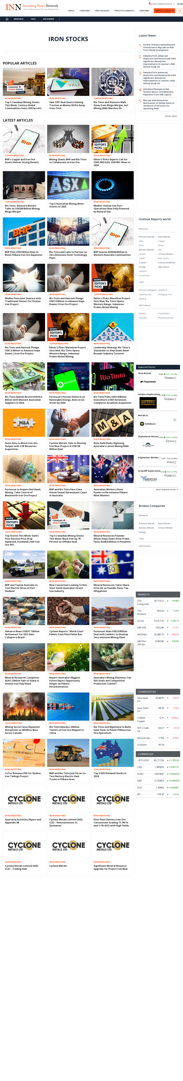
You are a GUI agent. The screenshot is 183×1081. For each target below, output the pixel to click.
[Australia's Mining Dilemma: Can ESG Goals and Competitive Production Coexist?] (113, 657)
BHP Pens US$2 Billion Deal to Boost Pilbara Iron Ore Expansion (23, 253)
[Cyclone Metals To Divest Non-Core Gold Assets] (68, 1033)
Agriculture (163, 266)
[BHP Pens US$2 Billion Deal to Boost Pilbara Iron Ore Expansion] (24, 231)
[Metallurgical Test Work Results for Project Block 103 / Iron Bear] (113, 937)
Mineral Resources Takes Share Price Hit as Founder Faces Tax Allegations (111, 588)
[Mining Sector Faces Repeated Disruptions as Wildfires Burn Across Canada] (24, 706)
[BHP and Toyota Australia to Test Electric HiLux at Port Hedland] (24, 564)
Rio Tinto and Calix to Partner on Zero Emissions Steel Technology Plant (68, 255)
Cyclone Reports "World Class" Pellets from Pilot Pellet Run (66, 633)
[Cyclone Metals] (68, 845)
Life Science (48, 19)
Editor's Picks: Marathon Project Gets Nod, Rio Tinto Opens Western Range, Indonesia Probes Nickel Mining (112, 303)
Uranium (143, 271)
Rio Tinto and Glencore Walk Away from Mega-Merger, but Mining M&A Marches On (111, 105)
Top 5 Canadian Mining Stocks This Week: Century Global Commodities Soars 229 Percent (23, 105)
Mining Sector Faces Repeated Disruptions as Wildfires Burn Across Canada (22, 730)
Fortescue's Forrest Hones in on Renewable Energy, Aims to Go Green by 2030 (67, 399)
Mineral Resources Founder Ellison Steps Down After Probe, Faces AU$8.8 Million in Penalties (112, 538)
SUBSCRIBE (144, 10)
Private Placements (124, 10)
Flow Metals (144, 373)
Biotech (142, 313)
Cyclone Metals (58, 865)
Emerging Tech (165, 294)
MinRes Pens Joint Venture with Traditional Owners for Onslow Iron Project (23, 301)
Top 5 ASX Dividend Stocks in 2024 (110, 775)
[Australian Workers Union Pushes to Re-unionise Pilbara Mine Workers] (113, 468)
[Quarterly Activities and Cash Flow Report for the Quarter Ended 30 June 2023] (24, 1033)
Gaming (142, 298)
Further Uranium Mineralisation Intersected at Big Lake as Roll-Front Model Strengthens (159, 47)
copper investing (103, 98)
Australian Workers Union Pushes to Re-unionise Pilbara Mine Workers (111, 492)
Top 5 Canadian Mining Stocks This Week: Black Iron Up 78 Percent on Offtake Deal (66, 538)
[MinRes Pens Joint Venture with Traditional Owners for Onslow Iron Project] (24, 277)
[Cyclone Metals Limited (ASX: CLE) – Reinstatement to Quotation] (68, 798)
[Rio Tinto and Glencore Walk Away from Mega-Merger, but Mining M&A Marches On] (113, 81)
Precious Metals (147, 236)
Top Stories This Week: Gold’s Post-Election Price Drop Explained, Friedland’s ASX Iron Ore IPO (22, 540)
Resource (18, 19)
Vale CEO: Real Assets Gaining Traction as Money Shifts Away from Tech (67, 105)
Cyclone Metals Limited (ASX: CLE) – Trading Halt (22, 867)
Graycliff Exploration (149, 470)
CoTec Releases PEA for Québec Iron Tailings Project (23, 775)
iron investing (13, 98)
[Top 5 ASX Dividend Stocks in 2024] (113, 752)
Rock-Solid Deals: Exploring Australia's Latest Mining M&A (111, 445)
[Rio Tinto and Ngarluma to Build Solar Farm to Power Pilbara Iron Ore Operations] (113, 706)
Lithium (142, 254)
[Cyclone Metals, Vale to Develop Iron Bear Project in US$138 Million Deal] (68, 422)
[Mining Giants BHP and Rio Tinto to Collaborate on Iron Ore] (68, 138)
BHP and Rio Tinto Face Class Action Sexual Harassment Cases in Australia (68, 492)
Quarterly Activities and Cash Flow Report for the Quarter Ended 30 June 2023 (22, 1057)
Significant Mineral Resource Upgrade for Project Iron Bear (111, 867)
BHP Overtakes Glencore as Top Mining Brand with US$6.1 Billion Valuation (67, 915)
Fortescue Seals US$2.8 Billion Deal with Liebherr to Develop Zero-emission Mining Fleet (111, 634)
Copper (161, 241)
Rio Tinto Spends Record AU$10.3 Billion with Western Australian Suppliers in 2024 (23, 399)
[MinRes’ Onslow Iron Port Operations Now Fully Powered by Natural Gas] (113, 185)
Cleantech (162, 290)
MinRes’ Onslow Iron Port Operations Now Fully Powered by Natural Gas (111, 208)
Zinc (160, 249)
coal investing (102, 769)
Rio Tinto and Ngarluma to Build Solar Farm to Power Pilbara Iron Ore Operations (112, 730)
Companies (84, 10)
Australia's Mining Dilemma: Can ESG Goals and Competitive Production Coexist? (112, 680)
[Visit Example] (180, 10)
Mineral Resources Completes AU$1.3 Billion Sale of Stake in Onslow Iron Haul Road (22, 680)
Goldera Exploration (149, 394)
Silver (141, 245)
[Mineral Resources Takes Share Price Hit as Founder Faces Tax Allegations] (113, 564)
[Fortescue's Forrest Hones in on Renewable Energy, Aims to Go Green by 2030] (68, 376)
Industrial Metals (166, 262)
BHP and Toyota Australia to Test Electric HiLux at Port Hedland (21, 588)
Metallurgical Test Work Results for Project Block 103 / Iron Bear (112, 960)
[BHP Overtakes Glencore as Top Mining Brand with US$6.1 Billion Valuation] (68, 891)
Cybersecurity (145, 294)
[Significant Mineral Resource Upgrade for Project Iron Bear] (113, 845)
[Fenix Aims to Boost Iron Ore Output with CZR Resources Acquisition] (24, 422)
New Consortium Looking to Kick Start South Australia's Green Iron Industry (68, 588)
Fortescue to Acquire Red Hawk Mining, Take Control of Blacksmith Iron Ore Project (23, 492)
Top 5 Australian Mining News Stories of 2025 (66, 205)
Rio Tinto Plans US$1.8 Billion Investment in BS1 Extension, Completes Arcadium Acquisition (112, 399)
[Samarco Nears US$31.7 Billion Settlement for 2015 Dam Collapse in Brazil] (24, 610)
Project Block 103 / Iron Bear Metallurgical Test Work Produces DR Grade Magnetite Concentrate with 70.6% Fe (66, 963)
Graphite (143, 262)
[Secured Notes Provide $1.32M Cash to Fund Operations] (68, 987)
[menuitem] (148, 241)
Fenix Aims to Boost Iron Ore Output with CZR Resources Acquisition (21, 446)
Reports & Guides (163, 11)
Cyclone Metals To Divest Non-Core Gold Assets (66, 1055)
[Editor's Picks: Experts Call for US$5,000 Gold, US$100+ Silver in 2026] (113, 138)
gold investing (102, 156)
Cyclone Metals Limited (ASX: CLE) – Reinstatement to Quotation (66, 822)
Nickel (161, 245)
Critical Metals (165, 254)
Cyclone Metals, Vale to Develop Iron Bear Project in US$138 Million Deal (67, 446)
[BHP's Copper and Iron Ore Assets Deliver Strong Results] (24, 138)
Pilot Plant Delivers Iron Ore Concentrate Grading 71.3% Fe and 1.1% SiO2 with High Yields (111, 822)
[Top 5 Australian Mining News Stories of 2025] (68, 185)
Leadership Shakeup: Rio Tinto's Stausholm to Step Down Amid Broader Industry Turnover (112, 350)
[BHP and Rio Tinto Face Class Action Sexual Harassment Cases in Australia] (68, 468)
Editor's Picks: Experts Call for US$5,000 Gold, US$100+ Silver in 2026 (112, 162)
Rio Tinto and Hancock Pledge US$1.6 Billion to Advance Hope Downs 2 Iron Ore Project (66, 301)
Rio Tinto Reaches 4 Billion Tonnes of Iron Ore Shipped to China (66, 730)
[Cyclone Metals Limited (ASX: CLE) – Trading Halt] (24, 845)
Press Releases (102, 10)
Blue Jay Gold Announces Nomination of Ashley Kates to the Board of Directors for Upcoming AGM (158, 104)
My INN (180, 4)
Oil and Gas (144, 275)
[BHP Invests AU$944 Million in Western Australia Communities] (113, 231)
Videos (71, 10)
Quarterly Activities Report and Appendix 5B (23, 821)
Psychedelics (164, 313)
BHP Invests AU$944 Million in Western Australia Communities (112, 253)
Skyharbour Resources (149, 436)
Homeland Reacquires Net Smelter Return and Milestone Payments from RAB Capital (158, 92)
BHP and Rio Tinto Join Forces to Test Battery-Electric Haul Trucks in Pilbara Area (67, 776)
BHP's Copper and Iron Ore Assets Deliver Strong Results (22, 161)
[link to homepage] (13, 6)
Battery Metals (146, 249)
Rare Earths (163, 258)
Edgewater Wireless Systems (149, 457)
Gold (141, 241)
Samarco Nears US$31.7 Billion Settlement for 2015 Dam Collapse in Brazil (22, 634)
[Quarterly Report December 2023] (24, 937)
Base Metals (164, 236)
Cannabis (143, 317)
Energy (142, 266)
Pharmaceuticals (165, 317)
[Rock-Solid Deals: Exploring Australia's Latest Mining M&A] (113, 422)
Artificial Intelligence (148, 290)
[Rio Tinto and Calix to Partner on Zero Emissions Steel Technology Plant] (68, 231)
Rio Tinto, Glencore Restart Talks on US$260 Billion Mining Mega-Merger (22, 208)
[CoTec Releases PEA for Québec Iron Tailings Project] (24, 752)
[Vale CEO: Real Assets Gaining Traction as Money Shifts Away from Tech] (68, 81)
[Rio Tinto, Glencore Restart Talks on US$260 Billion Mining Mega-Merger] (24, 185)
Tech (33, 19)
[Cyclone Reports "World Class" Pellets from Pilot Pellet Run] (68, 610)
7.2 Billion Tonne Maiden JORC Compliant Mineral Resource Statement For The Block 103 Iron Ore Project (111, 1056)
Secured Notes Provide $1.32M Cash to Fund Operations (66, 1009)
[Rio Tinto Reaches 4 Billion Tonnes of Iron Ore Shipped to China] (68, 706)
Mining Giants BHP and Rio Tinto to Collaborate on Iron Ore (67, 161)
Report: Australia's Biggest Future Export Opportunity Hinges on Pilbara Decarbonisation (64, 682)
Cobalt (142, 258)
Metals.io (143, 415)
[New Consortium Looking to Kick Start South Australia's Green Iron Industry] (68, 564)
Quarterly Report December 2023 (24, 958)
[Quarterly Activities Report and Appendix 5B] (24, 798)
